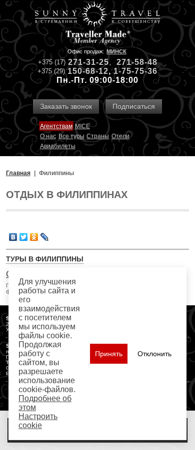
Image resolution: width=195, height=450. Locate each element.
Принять (108, 354)
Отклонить (155, 354)
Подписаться (133, 106)
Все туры (71, 136)
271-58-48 (137, 62)
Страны (97, 136)
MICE (82, 126)
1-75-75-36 (136, 71)
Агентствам (56, 126)
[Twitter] (23, 236)
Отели (121, 136)
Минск (116, 51)
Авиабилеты (58, 146)
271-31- (83, 62)
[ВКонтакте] (13, 236)
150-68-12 (88, 71)
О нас (48, 136)
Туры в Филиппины (45, 259)
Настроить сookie (38, 421)
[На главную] (97, 15)
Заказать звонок (66, 106)
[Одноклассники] (34, 236)
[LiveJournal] (45, 236)
